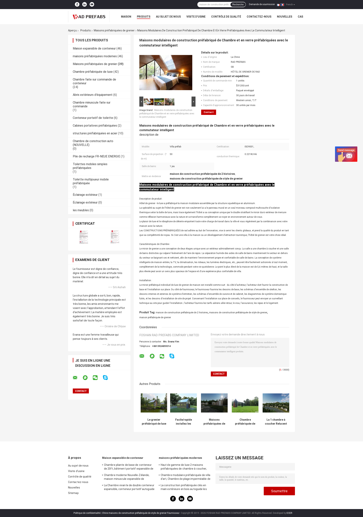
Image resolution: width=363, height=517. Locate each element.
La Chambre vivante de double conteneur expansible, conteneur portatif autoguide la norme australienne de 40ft (129, 488)
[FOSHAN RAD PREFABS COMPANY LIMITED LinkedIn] (84, 4)
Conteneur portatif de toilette (93, 118)
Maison (126, 16)
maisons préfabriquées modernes (95, 56)
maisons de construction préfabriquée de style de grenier (238, 312)
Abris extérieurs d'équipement (92, 95)
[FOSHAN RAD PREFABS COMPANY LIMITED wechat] (97, 377)
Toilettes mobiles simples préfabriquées (90, 166)
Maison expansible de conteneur (94, 48)
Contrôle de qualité (226, 16)
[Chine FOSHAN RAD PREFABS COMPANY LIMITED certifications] (83, 237)
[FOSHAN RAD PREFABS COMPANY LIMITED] (89, 16)
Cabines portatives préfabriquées (95, 125)
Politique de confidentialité (87, 513)
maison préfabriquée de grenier (155, 317)
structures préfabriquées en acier (95, 133)
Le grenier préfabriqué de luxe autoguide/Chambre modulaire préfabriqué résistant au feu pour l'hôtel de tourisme (154, 421)
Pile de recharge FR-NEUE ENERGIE (96, 156)
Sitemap (73, 493)
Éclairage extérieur (85, 195)
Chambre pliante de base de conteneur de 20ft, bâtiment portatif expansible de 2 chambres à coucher (128, 467)
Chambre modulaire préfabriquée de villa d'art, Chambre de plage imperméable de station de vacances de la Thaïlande (185, 477)
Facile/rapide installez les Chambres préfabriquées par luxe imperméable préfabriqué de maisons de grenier (183, 421)
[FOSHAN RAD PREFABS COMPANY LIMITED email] (77, 377)
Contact (209, 112)
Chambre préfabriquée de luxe (93, 72)
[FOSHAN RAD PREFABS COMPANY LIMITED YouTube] (91, 4)
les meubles (81, 210)
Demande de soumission (262, 4)
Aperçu (72, 30)
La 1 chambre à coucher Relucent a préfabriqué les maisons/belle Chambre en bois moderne (276, 421)
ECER (289, 513)
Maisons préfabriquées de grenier (114, 30)
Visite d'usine (196, 16)
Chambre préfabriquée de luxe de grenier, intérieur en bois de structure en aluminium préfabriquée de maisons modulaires (245, 421)
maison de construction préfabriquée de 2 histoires (182, 312)
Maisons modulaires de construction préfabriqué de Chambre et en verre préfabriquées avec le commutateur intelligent (166, 113)
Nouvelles (284, 16)
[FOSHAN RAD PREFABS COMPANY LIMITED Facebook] (77, 4)
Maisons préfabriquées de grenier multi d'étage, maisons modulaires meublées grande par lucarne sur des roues (214, 421)
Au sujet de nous (168, 16)
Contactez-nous (259, 16)
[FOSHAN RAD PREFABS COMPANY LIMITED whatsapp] (87, 377)
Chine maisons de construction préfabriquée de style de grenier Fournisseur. (141, 513)
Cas (300, 16)
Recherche (238, 4)
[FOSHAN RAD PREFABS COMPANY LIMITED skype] (107, 377)
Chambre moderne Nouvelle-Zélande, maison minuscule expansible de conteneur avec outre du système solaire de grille (129, 477)
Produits (143, 16)
